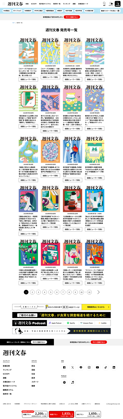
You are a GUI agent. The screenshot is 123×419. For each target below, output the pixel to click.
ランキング (66, 4)
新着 (27, 4)
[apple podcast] (72, 382)
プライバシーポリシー (30, 404)
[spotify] (64, 382)
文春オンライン (86, 404)
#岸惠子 (59, 11)
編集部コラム (8, 390)
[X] (72, 367)
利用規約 (17, 404)
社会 (33, 373)
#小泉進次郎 (89, 11)
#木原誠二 (6, 11)
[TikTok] (105, 367)
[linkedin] (114, 367)
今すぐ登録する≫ (72, 17)
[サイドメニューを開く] (4, 4)
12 (89, 292)
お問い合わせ (7, 404)
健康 (33, 385)
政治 (33, 366)
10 (81, 292)
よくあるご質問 (73, 404)
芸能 (33, 369)
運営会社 (97, 404)
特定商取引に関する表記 (48, 404)
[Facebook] (64, 367)
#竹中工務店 (38, 11)
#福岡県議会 (50, 11)
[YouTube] (97, 367)
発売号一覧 (56, 4)
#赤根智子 (28, 11)
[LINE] (81, 367)
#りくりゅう (17, 11)
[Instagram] (89, 367)
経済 (33, 378)
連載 (74, 4)
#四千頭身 (68, 11)
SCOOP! (34, 4)
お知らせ (62, 404)
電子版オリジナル (45, 4)
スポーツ (35, 381)
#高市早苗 (78, 11)
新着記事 (6, 366)
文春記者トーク (83, 4)
